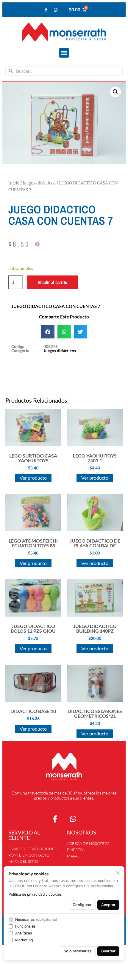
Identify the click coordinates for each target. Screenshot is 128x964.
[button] (64, 53)
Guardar (108, 951)
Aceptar (108, 905)
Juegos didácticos (39, 183)
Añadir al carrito (52, 282)
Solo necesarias (78, 951)
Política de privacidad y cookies (35, 894)
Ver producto (33, 478)
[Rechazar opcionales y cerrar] (118, 873)
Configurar (82, 905)
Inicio (13, 183)
